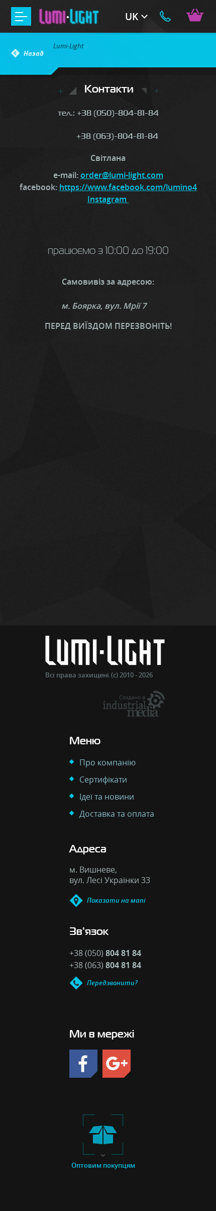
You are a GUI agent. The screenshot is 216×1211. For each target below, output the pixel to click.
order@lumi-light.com (121, 175)
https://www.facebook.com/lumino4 (128, 187)
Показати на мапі (116, 900)
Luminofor (74, 16)
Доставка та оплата (116, 813)
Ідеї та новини (106, 796)
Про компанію (107, 762)
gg (116, 1064)
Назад (34, 53)
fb (83, 1064)
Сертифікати (103, 779)
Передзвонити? (112, 982)
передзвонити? (165, 17)
